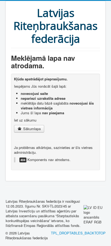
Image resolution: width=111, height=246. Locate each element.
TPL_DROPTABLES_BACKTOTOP (78, 233)
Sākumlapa (31, 128)
